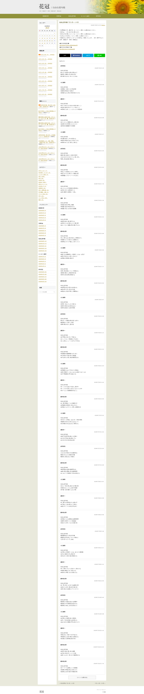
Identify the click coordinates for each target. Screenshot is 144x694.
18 (44, 40)
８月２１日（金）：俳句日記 (45, 72)
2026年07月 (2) (42, 212)
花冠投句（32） (42, 188)
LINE (100, 55)
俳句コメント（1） (43, 184)
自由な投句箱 (59, 8)
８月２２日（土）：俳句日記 (45, 67)
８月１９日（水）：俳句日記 (45, 81)
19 (47, 40)
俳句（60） (41, 178)
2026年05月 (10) (42, 248)
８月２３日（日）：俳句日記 (45, 63)
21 (52, 40)
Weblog (103, 25)
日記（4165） (42, 176)
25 (44, 43)
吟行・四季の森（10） (44, 190)
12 (47, 38)
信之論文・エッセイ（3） (45, 172)
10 (42, 38)
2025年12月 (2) (42, 220)
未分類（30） (42, 180)
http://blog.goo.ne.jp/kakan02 (67, 49)
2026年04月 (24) (42, 281)
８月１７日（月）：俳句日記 (45, 90)
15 (54, 38)
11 (44, 38)
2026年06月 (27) (42, 276)
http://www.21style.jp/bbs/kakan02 (69, 45)
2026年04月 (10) (42, 250)
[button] (54, 292)
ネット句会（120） (43, 198)
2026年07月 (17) (42, 243)
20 (49, 40)
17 (42, 40)
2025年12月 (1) (42, 266)
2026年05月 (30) (42, 279)
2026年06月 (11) (42, 246)
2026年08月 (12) (42, 241)
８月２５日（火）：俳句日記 (47, 54)
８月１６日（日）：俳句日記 (45, 94)
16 (39, 40)
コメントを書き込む (82, 677)
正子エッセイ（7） (43, 170)
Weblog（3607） (43, 182)
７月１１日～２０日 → (100, 683)
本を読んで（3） (42, 186)
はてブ (88, 55)
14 (52, 38)
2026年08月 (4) (42, 210)
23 (39, 43)
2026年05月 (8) (42, 233)
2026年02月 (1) (42, 261)
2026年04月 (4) (42, 235)
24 (42, 43)
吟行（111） (41, 196)
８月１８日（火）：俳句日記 (45, 85)
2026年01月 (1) (42, 263)
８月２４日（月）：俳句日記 (45, 59)
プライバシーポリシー (101, 689)
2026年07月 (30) (42, 274)
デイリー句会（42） (43, 194)
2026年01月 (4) (42, 217)
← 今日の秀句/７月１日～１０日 (66, 683)
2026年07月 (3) (42, 228)
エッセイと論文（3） (44, 174)
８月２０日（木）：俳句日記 (45, 76)
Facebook (77, 55)
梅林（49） (41, 199)
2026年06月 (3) (42, 215)
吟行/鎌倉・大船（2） (44, 192)
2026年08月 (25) (42, 272)
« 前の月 (47, 27)
